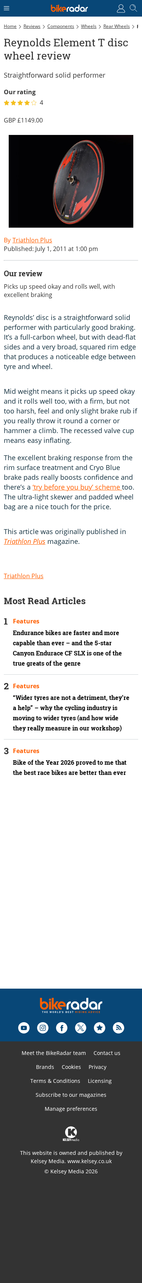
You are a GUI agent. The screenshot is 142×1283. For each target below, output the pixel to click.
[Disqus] (71, 893)
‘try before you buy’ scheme (77, 486)
